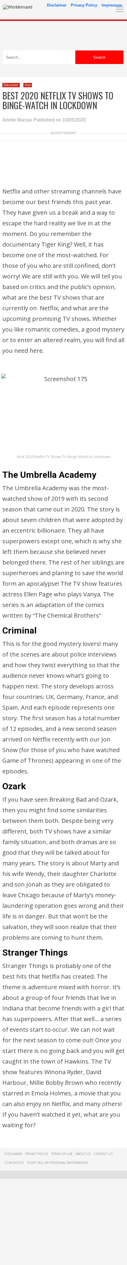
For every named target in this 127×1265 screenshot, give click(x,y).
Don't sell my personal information (57, 1163)
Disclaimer (56, 5)
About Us (83, 1154)
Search (99, 57)
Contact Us (103, 1154)
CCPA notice (14, 1163)
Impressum (112, 5)
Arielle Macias (17, 119)
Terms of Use (62, 1154)
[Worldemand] (17, 6)
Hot (27, 85)
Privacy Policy (84, 5)
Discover (11, 85)
